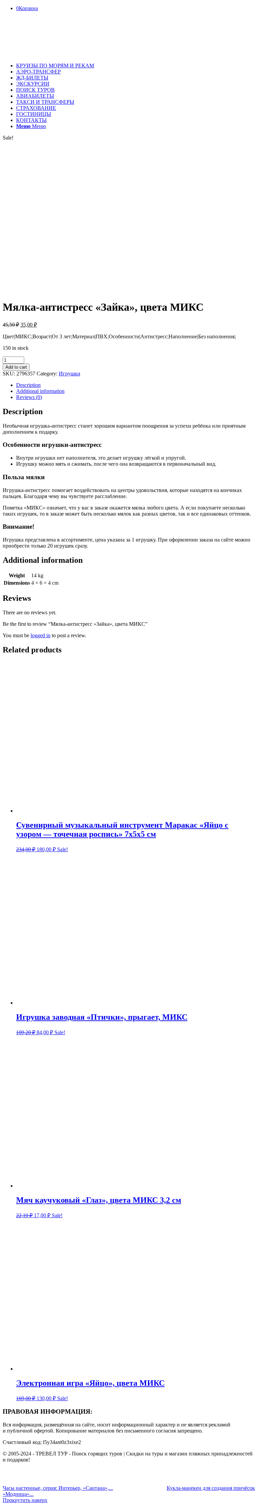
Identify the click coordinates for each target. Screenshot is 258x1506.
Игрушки (69, 373)
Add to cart (16, 367)
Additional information (40, 391)
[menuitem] (135, 66)
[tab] (135, 385)
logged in (40, 635)
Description (28, 385)
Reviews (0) (29, 397)
